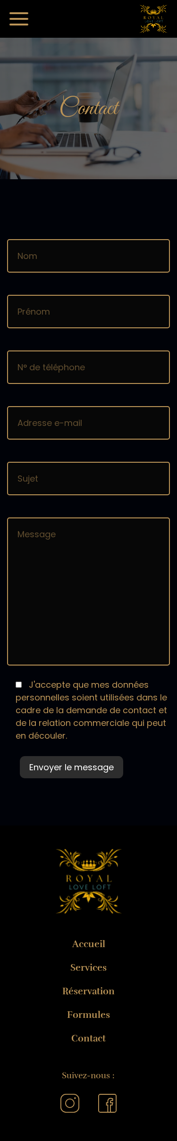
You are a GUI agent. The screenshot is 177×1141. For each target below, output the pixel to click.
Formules (88, 1015)
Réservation (88, 991)
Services (88, 968)
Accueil (88, 944)
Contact (88, 1038)
